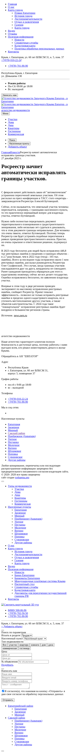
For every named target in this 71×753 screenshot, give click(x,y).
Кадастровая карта (25, 45)
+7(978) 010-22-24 (11, 60)
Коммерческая (16, 134)
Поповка (13, 454)
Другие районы (16, 460)
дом (44, 645)
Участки (12, 119)
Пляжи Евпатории (25, 13)
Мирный (13, 430)
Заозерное (13, 427)
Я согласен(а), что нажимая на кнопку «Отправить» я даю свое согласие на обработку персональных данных (33, 693)
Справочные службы (26, 42)
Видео (11, 30)
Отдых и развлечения (27, 21)
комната (35, 645)
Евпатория (14, 424)
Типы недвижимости (20, 486)
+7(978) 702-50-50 (18, 613)
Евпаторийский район (20, 705)
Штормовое (14, 451)
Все (4, 645)
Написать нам (10, 95)
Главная (12, 4)
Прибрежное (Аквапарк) (22, 436)
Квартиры (13, 128)
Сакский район (16, 433)
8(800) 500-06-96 (17, 610)
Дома (11, 122)
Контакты (13, 51)
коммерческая (10, 648)
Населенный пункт (12, 638)
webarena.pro (22, 477)
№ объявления (9, 661)
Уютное (12, 439)
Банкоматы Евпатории (27, 578)
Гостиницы (14, 131)
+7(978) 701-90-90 (18, 65)
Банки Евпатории (25, 575)
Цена (4, 651)
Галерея (19, 24)
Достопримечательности (28, 19)
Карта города (15, 10)
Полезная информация (20, 36)
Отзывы (12, 33)
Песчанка (13, 442)
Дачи (11, 125)
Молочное (13, 445)
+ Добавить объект (11, 626)
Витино (12, 448)
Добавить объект (17, 146)
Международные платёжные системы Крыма (40, 581)
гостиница (24, 648)
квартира (23, 645)
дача (50, 645)
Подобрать (7, 664)
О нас (11, 7)
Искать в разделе (10, 635)
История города (23, 16)
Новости (19, 39)
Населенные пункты (19, 143)
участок (13, 645)
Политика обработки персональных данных (39, 48)
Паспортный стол (25, 584)
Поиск (12, 140)
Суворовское (15, 457)
